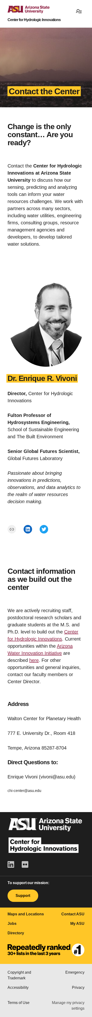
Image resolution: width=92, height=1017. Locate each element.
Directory (16, 933)
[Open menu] (78, 11)
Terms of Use (18, 1003)
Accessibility (18, 987)
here (34, 660)
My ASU (77, 924)
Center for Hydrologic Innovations (34, 20)
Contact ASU (72, 914)
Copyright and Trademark (19, 975)
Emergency (74, 972)
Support (23, 896)
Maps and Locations (26, 914)
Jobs (12, 924)
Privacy (78, 987)
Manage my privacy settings (68, 1005)
